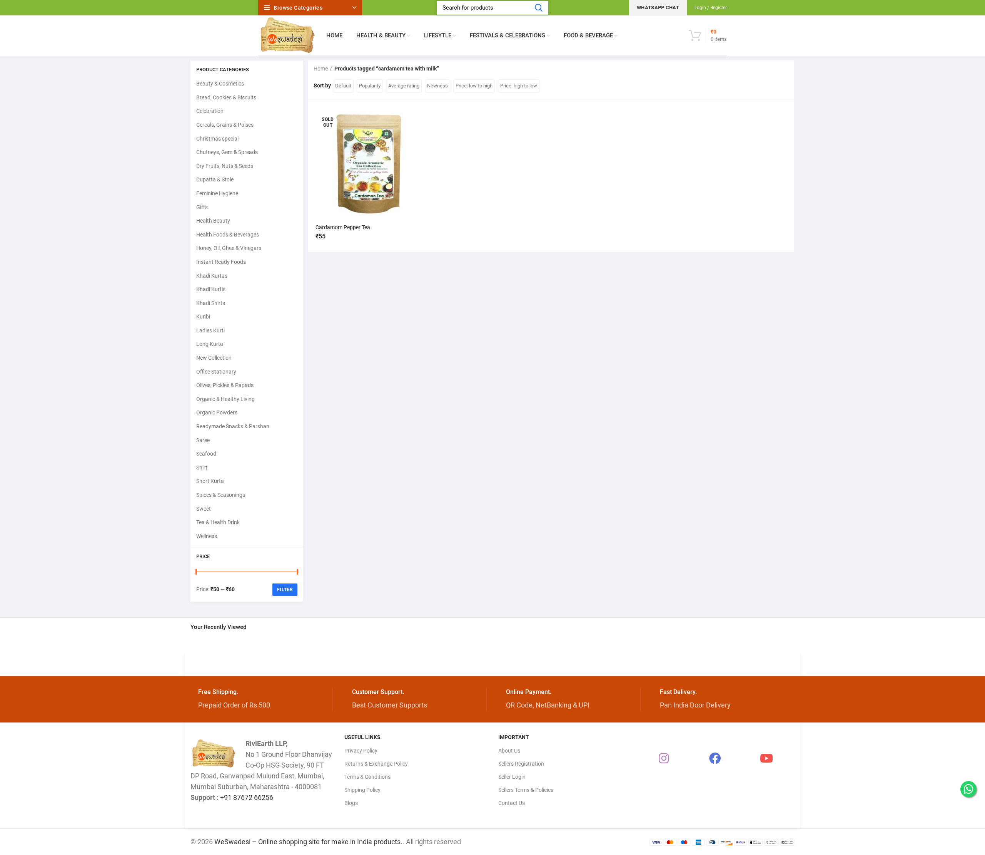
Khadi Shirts (210, 303)
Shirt (201, 467)
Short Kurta (210, 481)
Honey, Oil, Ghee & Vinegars (228, 248)
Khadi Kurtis (210, 289)
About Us (509, 751)
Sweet (203, 509)
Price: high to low (518, 86)
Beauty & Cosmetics (220, 83)
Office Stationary (216, 372)
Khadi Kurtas (211, 276)
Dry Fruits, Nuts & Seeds (224, 166)
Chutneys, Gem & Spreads (227, 152)
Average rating (403, 86)
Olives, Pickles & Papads (225, 385)
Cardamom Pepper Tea (343, 227)
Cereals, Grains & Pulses (225, 125)
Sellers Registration (521, 764)
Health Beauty (213, 221)
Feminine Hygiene (217, 193)
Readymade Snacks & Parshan (232, 426)
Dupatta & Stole (215, 179)
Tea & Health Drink (218, 522)
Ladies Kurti (210, 330)
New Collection (214, 358)
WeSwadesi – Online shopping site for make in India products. (308, 842)
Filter (285, 589)
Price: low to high (474, 86)
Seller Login (512, 777)
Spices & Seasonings (220, 495)
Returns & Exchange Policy (376, 764)
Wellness (206, 536)
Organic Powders (216, 412)
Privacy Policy (360, 751)
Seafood (206, 454)
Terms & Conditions (367, 777)
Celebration (210, 111)
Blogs (351, 803)
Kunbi (203, 317)
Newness (437, 86)
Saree (203, 440)
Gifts (202, 207)
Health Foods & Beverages (227, 234)
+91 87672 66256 (246, 797)
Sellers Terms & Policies (525, 790)
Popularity (370, 86)
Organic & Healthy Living (225, 399)
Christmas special (217, 139)
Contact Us (511, 803)
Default (343, 86)
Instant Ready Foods (221, 262)
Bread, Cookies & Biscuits (226, 97)
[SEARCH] (538, 8)
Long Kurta (209, 344)
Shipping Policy (362, 790)
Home (321, 68)
